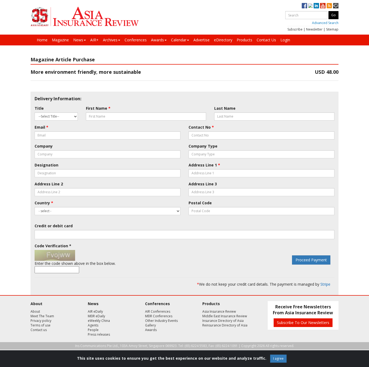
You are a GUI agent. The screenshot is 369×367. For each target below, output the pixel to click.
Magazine (60, 39)
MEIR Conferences (158, 316)
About (35, 311)
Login (285, 39)
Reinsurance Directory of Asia (224, 325)
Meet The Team (42, 316)
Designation (46, 165)
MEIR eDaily (96, 316)
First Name (98, 108)
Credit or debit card (54, 225)
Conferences (136, 39)
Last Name (225, 108)
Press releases (99, 334)
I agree (278, 358)
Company (44, 146)
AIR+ (94, 39)
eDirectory (223, 39)
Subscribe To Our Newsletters (303, 322)
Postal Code (200, 202)
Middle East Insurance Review (224, 316)
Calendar (178, 39)
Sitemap (332, 29)
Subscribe (295, 29)
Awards (157, 39)
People (93, 330)
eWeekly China (99, 320)
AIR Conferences (157, 311)
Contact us (39, 330)
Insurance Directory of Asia (223, 320)
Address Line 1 (204, 165)
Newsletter (314, 29)
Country (44, 202)
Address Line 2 (49, 183)
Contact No (201, 127)
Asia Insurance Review (219, 311)
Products (244, 39)
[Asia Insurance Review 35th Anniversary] (85, 16)
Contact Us (266, 39)
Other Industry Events (161, 320)
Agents (93, 325)
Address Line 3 (203, 183)
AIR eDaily (95, 311)
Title (39, 108)
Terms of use (41, 325)
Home (42, 39)
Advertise (201, 39)
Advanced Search (325, 23)
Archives (110, 39)
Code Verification (53, 245)
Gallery (150, 325)
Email (41, 127)
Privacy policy (41, 320)
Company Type (203, 146)
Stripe (325, 284)
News (78, 39)
